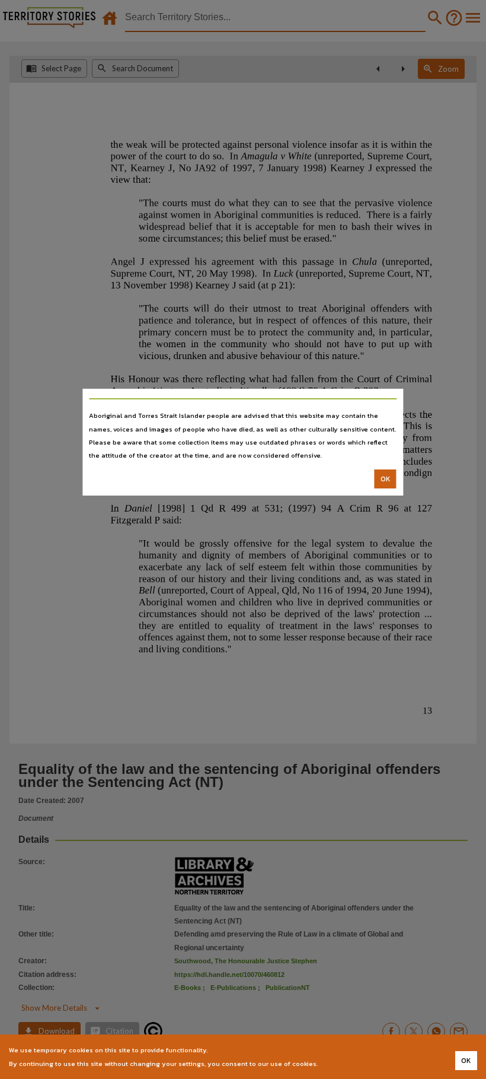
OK (386, 479)
